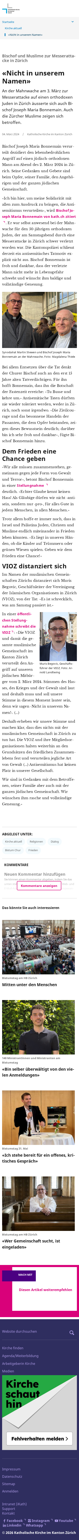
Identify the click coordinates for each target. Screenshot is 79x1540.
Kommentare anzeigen (39, 886)
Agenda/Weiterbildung (20, 1355)
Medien (8, 1371)
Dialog (55, 841)
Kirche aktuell (13, 28)
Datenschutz (12, 1476)
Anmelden (10, 1491)
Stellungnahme (31, 485)
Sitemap (8, 1484)
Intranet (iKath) (14, 1504)
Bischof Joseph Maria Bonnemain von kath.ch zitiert (39, 213)
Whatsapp (34, 1525)
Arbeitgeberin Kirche (18, 1363)
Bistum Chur (13, 850)
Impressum (11, 1469)
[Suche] (73, 1332)
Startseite (8, 22)
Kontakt (8, 1513)
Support (8, 1508)
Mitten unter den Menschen (29, 984)
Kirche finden (12, 1348)
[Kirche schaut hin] (39, 1412)
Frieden (33, 850)
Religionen (36, 841)
